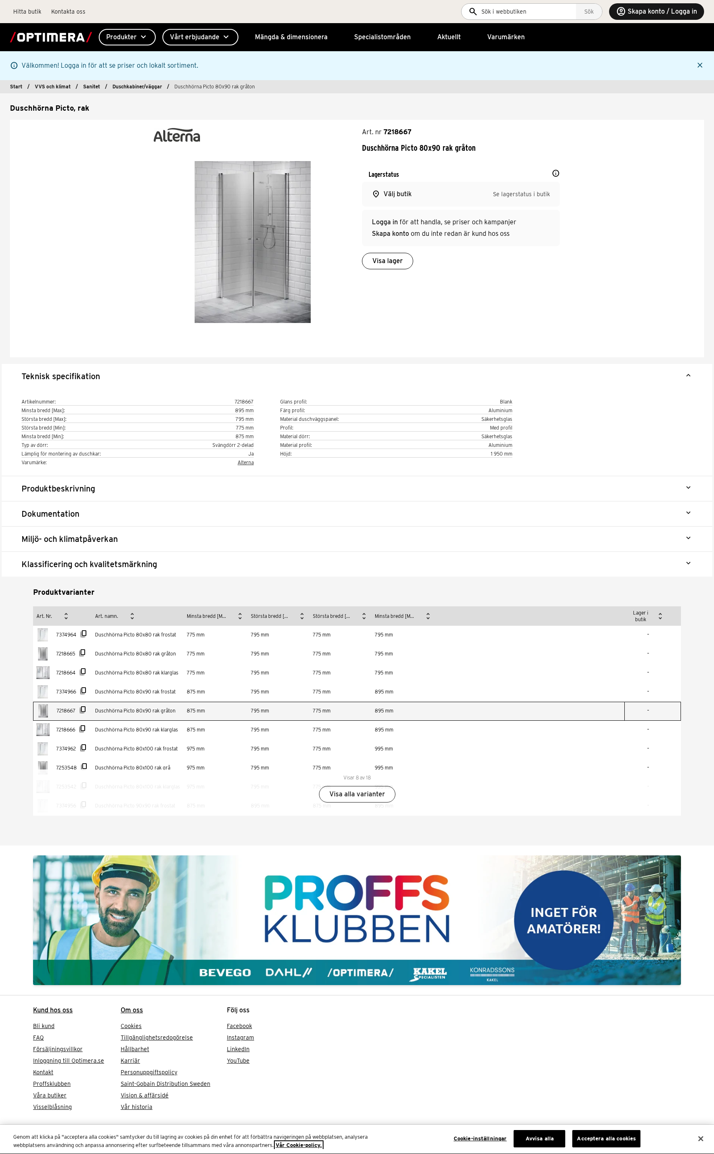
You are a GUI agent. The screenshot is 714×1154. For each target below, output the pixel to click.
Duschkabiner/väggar (137, 86)
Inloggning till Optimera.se (68, 1060)
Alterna (246, 462)
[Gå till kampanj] (357, 920)
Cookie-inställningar (480, 1138)
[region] (357, 1139)
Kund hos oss (53, 1010)
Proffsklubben (52, 1083)
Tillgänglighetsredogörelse (157, 1037)
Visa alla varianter (357, 794)
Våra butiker (50, 1095)
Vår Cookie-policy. (299, 1145)
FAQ (38, 1037)
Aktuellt (449, 37)
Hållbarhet (135, 1049)
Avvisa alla (540, 1138)
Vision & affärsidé (145, 1095)
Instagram (240, 1037)
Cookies (131, 1026)
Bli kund (44, 1026)
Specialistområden (382, 37)
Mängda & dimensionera (291, 37)
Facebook (239, 1026)
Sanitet (91, 86)
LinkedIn (238, 1049)
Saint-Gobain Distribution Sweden (165, 1083)
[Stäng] (701, 1139)
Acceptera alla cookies (606, 1138)
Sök (589, 11)
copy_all (84, 634)
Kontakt (43, 1072)
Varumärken (506, 37)
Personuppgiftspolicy (149, 1072)
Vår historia (136, 1107)
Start (16, 86)
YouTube (238, 1060)
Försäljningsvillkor (58, 1049)
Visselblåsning (52, 1107)
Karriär (130, 1060)
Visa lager (387, 261)
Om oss (132, 1010)
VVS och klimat (53, 86)
